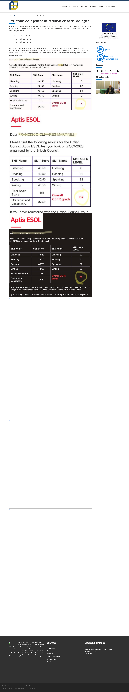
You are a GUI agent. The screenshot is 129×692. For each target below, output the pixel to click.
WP (11, 688)
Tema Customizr (30, 688)
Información (51, 648)
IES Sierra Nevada (13, 686)
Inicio (10, 16)
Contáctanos (51, 662)
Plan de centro (51, 653)
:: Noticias (15, 16)
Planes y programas (53, 656)
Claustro (49, 651)
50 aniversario (51, 659)
